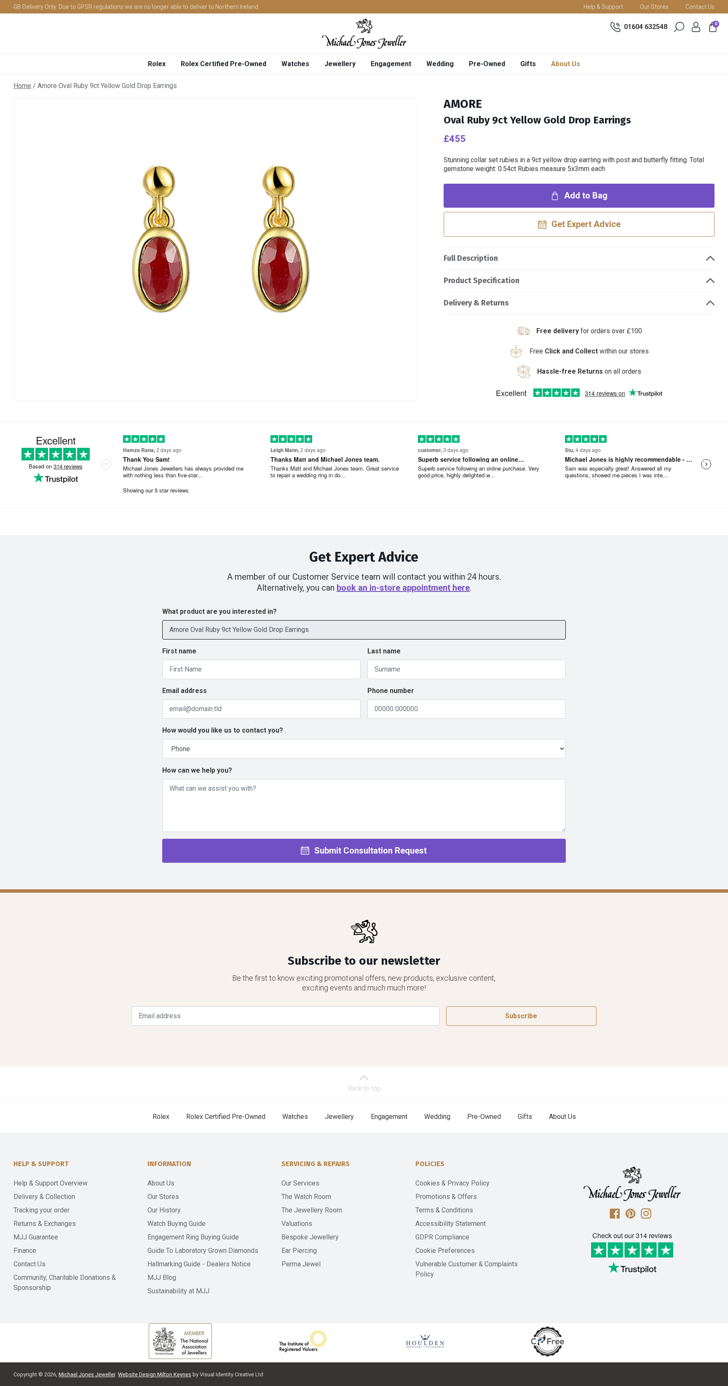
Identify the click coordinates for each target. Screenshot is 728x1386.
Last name (384, 651)
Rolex (157, 64)
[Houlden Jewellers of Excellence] (425, 1341)
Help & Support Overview (50, 1183)
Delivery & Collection (44, 1197)
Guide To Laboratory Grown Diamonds (202, 1251)
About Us (565, 64)
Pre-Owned (487, 64)
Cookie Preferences (445, 1251)
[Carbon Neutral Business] (547, 1341)
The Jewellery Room (311, 1210)
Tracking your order (41, 1210)
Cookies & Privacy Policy (452, 1183)
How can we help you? (197, 770)
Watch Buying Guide (176, 1224)
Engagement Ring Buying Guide (193, 1237)
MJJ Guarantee (35, 1237)
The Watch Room (306, 1197)
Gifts (528, 64)
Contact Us (700, 6)
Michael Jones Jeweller (87, 1374)
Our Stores (654, 6)
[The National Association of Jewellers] (180, 1341)
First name (179, 651)
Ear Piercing (299, 1251)
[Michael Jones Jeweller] (364, 34)
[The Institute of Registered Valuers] (303, 1341)
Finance (24, 1251)
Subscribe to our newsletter (364, 961)
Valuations (296, 1224)
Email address (184, 691)
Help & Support (603, 6)
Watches (295, 64)
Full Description (471, 258)
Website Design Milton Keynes (154, 1374)
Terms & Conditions (444, 1210)
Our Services (300, 1183)
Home (22, 86)
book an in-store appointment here (403, 588)
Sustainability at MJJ (178, 1291)
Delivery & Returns (476, 303)
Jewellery (340, 64)
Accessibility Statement (450, 1224)
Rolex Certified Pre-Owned (223, 64)
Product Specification (481, 280)
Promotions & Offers (446, 1197)
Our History (164, 1210)
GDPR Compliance (442, 1237)
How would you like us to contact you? (222, 730)
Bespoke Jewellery (310, 1237)
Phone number (390, 691)
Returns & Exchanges (44, 1224)
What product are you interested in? (219, 611)
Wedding (440, 64)
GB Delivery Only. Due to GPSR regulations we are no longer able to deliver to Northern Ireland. (136, 6)
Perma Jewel (301, 1264)
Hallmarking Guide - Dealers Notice (199, 1264)
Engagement (391, 64)
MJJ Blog (161, 1278)
